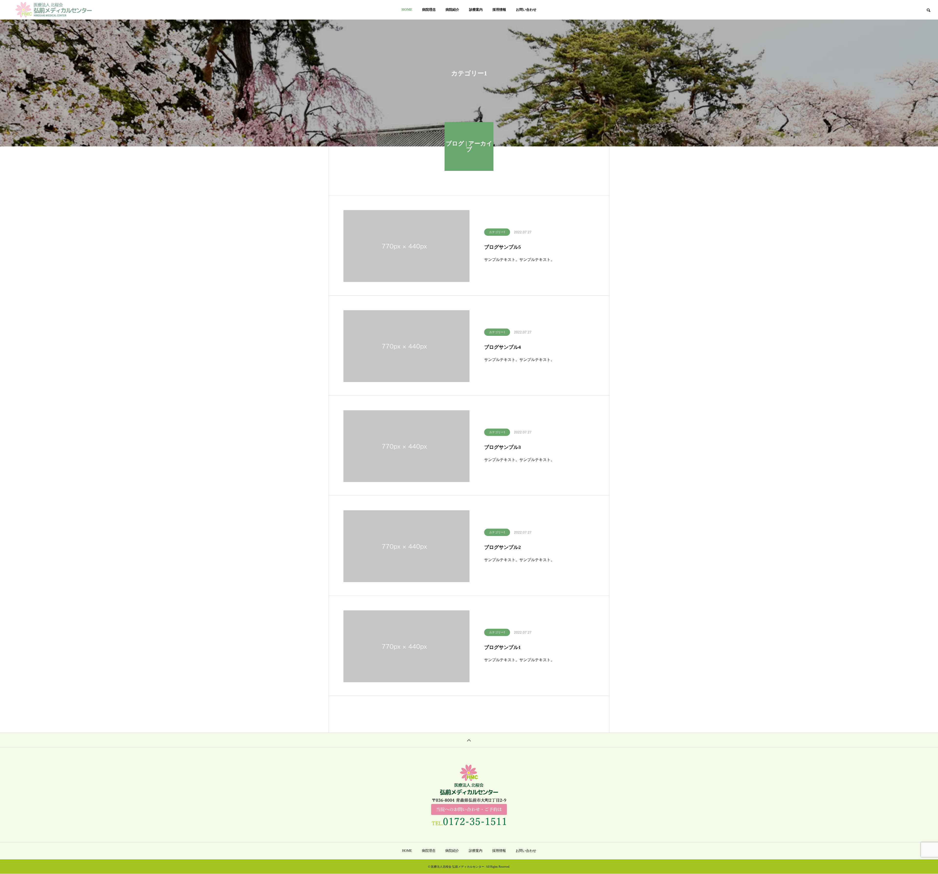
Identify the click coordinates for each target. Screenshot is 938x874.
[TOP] (469, 739)
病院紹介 (452, 9)
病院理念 (429, 9)
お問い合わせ (526, 9)
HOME (407, 9)
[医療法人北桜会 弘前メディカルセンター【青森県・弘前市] (53, 10)
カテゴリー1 (497, 232)
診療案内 (476, 9)
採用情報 (499, 9)
